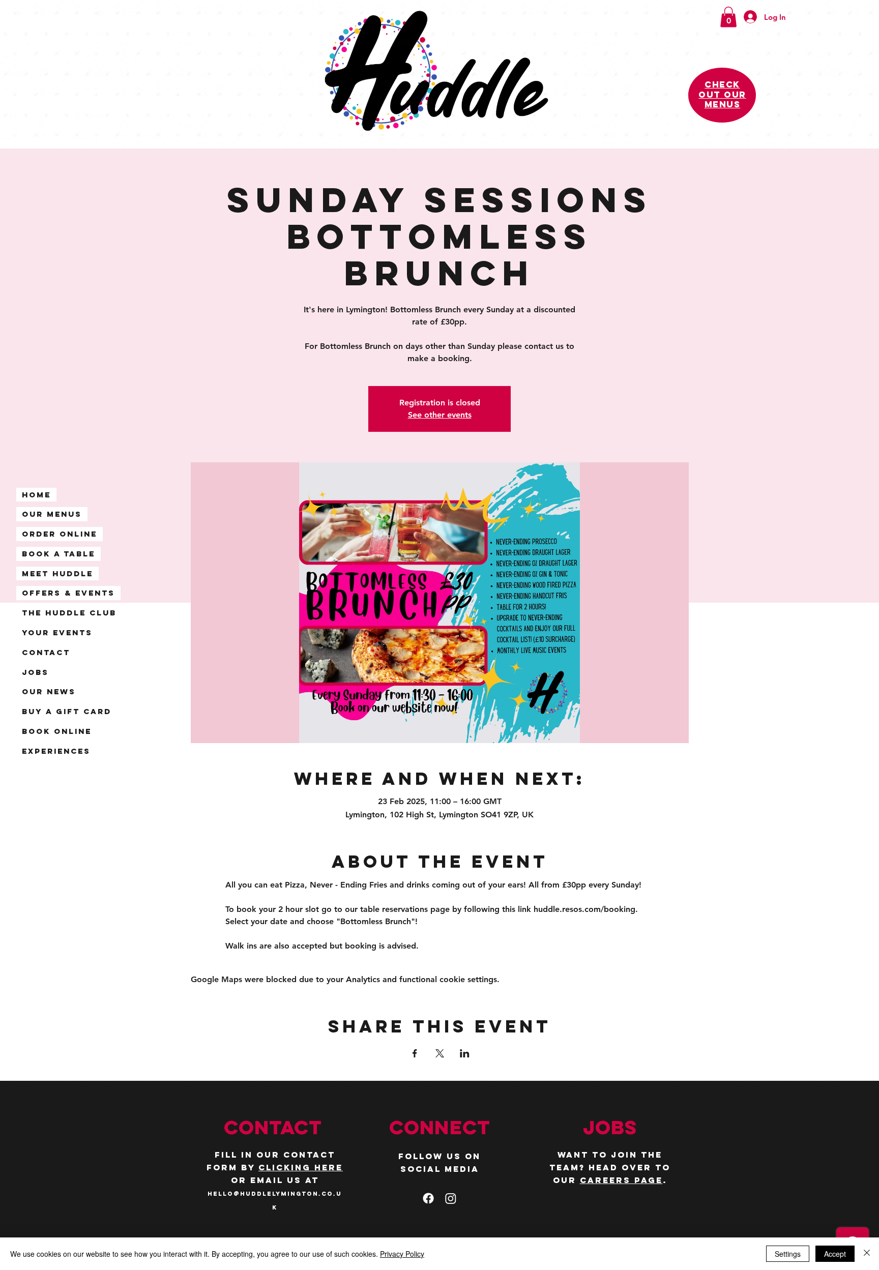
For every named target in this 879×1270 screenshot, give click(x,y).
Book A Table (58, 553)
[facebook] (428, 1198)
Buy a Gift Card (66, 711)
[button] (728, 17)
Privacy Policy (402, 1254)
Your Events (57, 632)
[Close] (867, 1254)
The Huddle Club (69, 612)
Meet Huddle (57, 573)
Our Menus (52, 514)
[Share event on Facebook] (415, 1053)
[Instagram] (451, 1198)
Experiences (56, 751)
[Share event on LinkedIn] (465, 1053)
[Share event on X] (440, 1053)
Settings (788, 1254)
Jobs (35, 672)
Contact (46, 652)
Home (36, 494)
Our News (49, 691)
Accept (835, 1254)
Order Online (59, 534)
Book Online (57, 731)
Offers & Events (68, 593)
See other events (440, 415)
